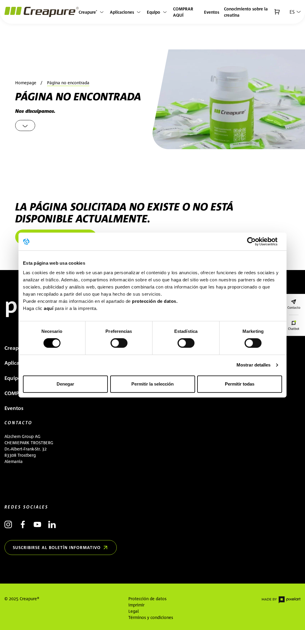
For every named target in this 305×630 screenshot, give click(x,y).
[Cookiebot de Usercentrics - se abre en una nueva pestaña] (256, 241)
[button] (295, 12)
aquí (49, 308)
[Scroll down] (25, 125)
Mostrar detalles (253, 364)
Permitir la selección (152, 383)
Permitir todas (239, 383)
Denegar (65, 383)
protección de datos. (155, 301)
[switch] (119, 343)
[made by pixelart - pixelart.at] (281, 599)
